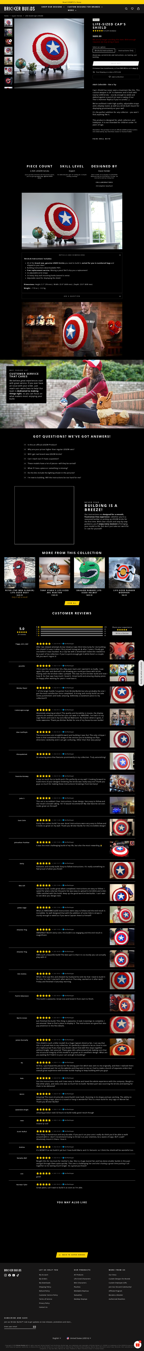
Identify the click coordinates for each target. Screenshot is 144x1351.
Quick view (19, 586)
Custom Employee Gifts (118, 1283)
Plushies (77, 1287)
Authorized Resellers (117, 1299)
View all (72, 603)
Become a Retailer (116, 1295)
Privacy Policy (44, 1303)
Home (6, 16)
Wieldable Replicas (81, 1291)
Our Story (112, 1275)
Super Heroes (17, 16)
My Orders (43, 1279)
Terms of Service (45, 1299)
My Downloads (44, 1283)
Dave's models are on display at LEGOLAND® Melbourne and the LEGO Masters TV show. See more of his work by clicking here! (104, 176)
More (71, 10)
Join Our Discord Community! (120, 1287)
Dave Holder (104, 171)
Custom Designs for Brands (84, 7)
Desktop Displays (80, 1299)
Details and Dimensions (72, 255)
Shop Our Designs (52, 7)
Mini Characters (80, 1283)
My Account (43, 1275)
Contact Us (43, 1307)
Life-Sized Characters (82, 1279)
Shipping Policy (45, 1287)
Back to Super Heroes (73, 1255)
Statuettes (78, 1295)
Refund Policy (44, 1291)
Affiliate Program (115, 1291)
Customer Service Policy (48, 1295)
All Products (78, 1275)
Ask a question (72, 296)
